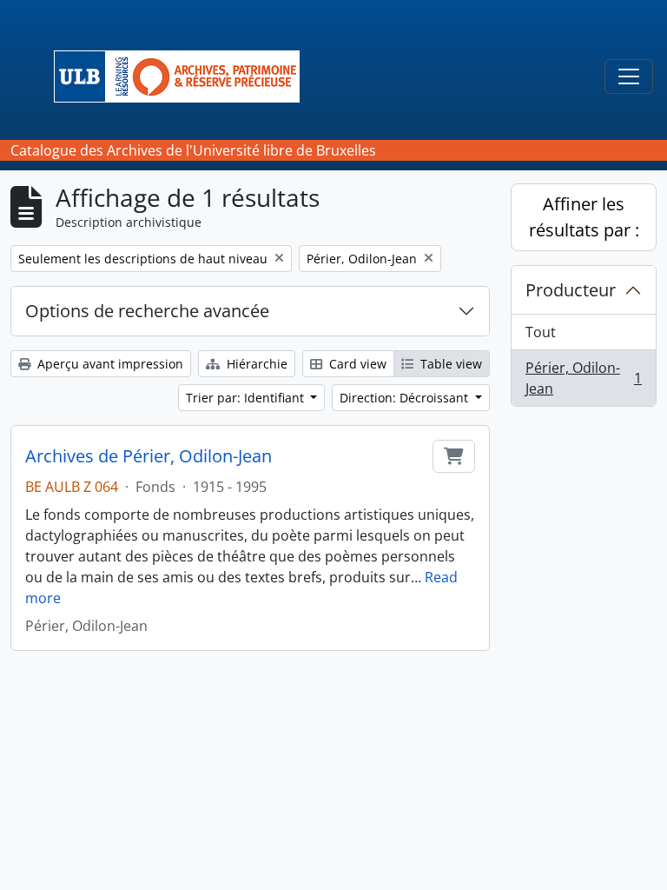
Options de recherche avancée (147, 310)
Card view (356, 363)
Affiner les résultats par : (584, 217)
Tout (540, 332)
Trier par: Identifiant (246, 397)
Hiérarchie (255, 363)
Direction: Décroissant (406, 397)
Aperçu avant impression (108, 363)
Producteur (570, 290)
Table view (449, 363)
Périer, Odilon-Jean (583, 378)
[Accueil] (184, 76)
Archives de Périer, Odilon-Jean (148, 456)
